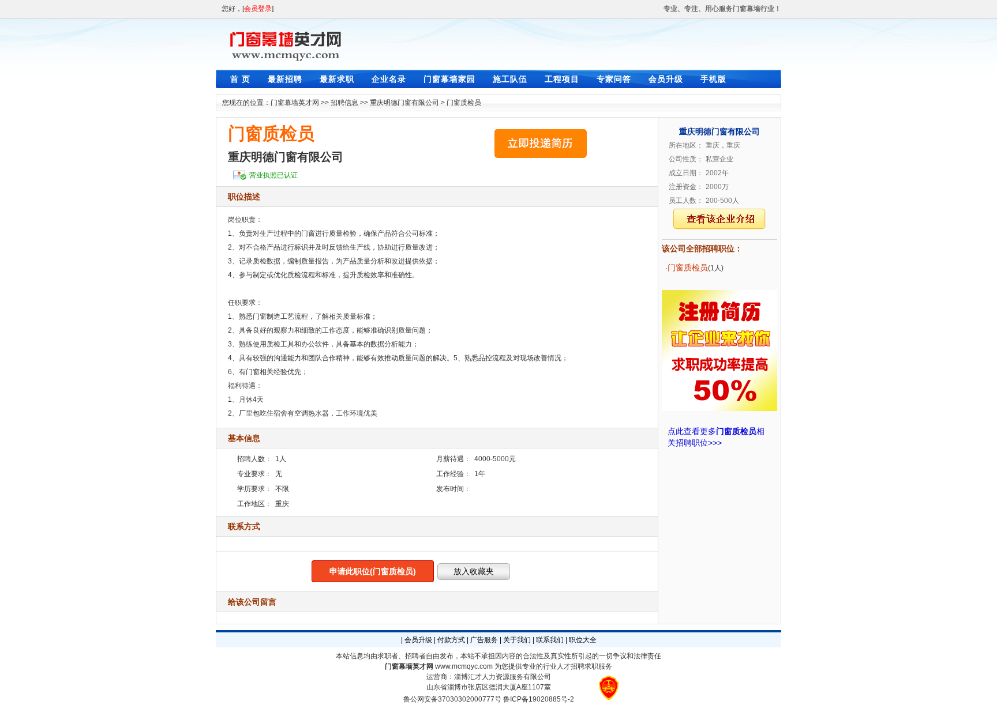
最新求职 (337, 79)
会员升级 (666, 79)
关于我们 (517, 640)
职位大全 (583, 640)
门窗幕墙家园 (449, 79)
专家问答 (614, 79)
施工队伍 (510, 79)
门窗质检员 (464, 103)
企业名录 (389, 79)
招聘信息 (344, 103)
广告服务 (484, 640)
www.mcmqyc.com (464, 666)
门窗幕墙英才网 (295, 103)
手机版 (713, 79)
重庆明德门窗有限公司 (404, 103)
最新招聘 (285, 79)
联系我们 (550, 640)
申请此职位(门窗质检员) (372, 571)
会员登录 (258, 9)
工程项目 (562, 79)
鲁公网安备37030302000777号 (452, 699)
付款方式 (451, 640)
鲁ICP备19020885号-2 (538, 699)
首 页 (240, 79)
